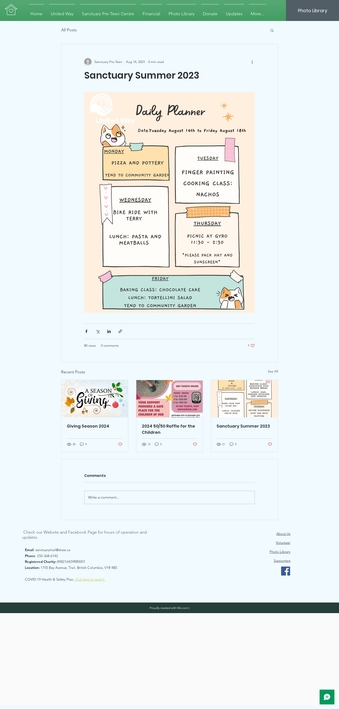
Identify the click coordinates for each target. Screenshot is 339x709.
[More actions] (252, 62)
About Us (283, 534)
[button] (272, 30)
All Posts (69, 29)
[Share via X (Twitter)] (97, 331)
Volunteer (283, 543)
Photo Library (280, 551)
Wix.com (182, 608)
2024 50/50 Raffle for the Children (168, 429)
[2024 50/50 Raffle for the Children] (169, 398)
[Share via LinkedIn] (109, 331)
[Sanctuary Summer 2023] (244, 398)
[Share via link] (120, 331)
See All (273, 371)
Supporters (282, 560)
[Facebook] (285, 571)
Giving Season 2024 (88, 426)
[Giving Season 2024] (94, 398)
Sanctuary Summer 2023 (243, 426)
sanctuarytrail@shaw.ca (53, 550)
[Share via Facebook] (86, 331)
